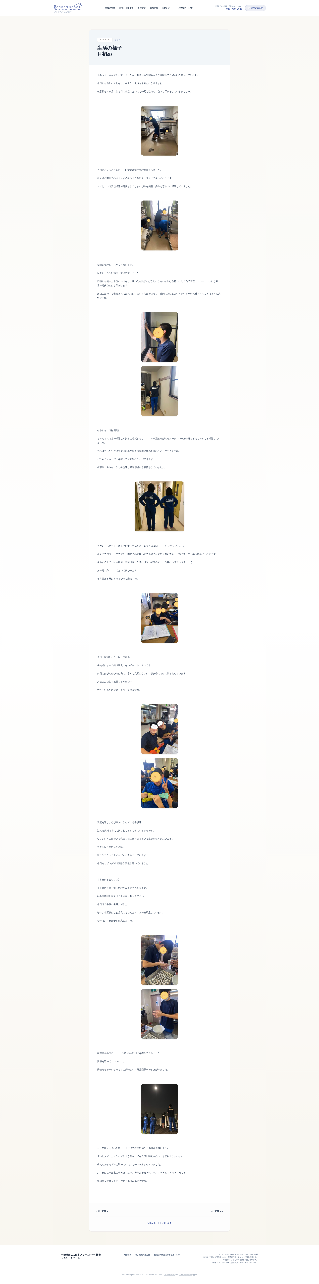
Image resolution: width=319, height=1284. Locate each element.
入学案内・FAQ (185, 7)
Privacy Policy (169, 1275)
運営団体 (127, 1254)
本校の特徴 (110, 7)
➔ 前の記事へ (102, 1211)
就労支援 (154, 7)
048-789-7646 (234, 8)
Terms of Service (185, 1275)
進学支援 (142, 7)
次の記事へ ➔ (217, 1211)
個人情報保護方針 (142, 1254)
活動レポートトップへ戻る (159, 1223)
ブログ (117, 39)
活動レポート (168, 7)
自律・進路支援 (126, 7)
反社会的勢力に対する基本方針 (167, 1254)
